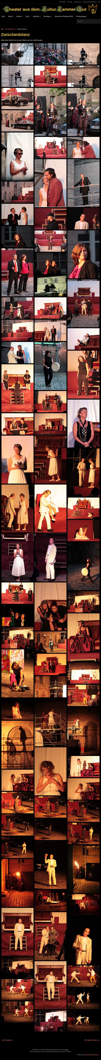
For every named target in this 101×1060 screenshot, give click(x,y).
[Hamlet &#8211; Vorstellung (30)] (83, 811)
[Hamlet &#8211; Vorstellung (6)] (83, 218)
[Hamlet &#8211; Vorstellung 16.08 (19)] (51, 807)
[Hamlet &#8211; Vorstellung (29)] (17, 802)
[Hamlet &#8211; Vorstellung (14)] (83, 339)
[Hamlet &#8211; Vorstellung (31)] (17, 825)
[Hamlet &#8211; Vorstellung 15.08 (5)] (51, 112)
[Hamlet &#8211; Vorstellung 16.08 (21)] (17, 967)
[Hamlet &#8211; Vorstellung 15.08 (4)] (17, 76)
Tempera (87, 1054)
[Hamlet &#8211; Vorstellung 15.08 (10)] (17, 424)
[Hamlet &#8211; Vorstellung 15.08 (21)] (17, 615)
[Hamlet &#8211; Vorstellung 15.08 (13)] (83, 424)
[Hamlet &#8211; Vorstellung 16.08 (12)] (17, 637)
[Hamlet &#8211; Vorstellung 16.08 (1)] (51, 1021)
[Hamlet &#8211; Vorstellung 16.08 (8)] (17, 330)
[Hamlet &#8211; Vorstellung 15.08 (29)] (83, 637)
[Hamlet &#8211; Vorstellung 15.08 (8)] (83, 303)
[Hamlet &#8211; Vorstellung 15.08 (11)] (83, 566)
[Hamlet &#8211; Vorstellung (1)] (83, 1020)
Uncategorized (9, 29)
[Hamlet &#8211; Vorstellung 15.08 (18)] (51, 509)
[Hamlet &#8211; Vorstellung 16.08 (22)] (17, 990)
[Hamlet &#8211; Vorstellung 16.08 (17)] (83, 695)
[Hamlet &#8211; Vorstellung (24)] (17, 509)
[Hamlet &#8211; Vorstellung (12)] (51, 308)
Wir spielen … (9, 1040)
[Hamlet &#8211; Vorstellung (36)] (17, 883)
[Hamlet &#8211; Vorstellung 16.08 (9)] (17, 593)
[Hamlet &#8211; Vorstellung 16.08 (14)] (51, 664)
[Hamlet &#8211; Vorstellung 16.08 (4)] (17, 121)
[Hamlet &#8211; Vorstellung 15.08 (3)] (83, 76)
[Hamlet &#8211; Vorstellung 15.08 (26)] (17, 780)
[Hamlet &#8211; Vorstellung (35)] (51, 865)
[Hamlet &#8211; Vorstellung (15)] (17, 352)
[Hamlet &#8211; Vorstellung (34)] (17, 847)
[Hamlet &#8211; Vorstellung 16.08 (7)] (51, 241)
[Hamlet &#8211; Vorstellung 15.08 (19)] (17, 557)
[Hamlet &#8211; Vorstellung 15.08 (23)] (51, 686)
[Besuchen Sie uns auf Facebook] (98, 426)
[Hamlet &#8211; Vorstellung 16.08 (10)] (83, 508)
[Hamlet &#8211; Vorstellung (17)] (51, 366)
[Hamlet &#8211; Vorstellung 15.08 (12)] (17, 388)
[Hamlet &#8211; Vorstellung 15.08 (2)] (17, 54)
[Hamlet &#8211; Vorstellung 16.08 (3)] (17, 98)
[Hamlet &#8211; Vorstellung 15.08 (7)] (17, 156)
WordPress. (95, 1054)
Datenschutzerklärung (90, 2)
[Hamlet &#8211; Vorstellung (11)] (51, 263)
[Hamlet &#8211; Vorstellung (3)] (51, 183)
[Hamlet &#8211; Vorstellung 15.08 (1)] (83, 54)
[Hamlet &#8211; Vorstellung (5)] (17, 214)
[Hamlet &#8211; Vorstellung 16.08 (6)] (17, 192)
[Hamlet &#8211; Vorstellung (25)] (83, 530)
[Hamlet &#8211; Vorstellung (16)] (51, 54)
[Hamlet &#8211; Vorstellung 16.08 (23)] (17, 1012)
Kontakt (70, 2)
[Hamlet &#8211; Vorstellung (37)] (51, 900)
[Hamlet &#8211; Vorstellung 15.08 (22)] (17, 673)
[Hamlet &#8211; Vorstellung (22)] (51, 460)
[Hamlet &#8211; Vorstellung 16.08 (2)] (51, 76)
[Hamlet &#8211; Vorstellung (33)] (83, 833)
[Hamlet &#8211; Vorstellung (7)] (51, 218)
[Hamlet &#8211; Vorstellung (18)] (83, 375)
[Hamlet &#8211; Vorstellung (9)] (17, 236)
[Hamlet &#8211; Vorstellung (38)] (83, 905)
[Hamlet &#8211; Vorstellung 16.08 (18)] (83, 731)
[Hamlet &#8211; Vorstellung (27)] (17, 745)
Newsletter (62, 2)
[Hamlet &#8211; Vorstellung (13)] (51, 330)
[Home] (2, 29)
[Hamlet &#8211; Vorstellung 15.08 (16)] (17, 932)
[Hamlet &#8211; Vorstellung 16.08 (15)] (83, 673)
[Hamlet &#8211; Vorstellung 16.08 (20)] (83, 869)
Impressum (77, 2)
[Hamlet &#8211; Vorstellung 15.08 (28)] (51, 771)
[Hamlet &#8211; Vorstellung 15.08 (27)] (83, 789)
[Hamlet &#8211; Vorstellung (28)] (83, 766)
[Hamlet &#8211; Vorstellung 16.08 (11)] (83, 601)
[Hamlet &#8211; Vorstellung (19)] (51, 401)
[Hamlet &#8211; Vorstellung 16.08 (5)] (51, 147)
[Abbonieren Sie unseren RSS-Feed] (98, 430)
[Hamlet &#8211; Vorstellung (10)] (83, 254)
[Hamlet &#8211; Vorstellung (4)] (83, 183)
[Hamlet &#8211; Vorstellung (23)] (83, 472)
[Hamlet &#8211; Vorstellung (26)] (17, 709)
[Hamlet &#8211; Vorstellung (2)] (83, 147)
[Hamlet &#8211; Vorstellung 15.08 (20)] (51, 936)
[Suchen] (99, 2)
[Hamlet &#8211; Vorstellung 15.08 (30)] (83, 976)
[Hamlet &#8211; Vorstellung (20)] (51, 424)
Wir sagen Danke (91, 1040)
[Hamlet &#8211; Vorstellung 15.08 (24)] (83, 940)
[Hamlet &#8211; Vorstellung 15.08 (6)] (83, 112)
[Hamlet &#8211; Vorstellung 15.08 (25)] (51, 722)
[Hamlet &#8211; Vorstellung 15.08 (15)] (51, 985)
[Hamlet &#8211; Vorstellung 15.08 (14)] (51, 606)
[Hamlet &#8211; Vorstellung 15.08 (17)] (51, 557)
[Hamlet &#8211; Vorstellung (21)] (17, 460)
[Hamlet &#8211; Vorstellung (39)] (83, 998)
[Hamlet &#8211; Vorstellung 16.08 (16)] (51, 285)
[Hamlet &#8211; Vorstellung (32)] (51, 829)
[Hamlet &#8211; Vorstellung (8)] (17, 308)
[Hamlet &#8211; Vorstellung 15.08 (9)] (17, 272)
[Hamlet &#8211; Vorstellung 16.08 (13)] (51, 642)
